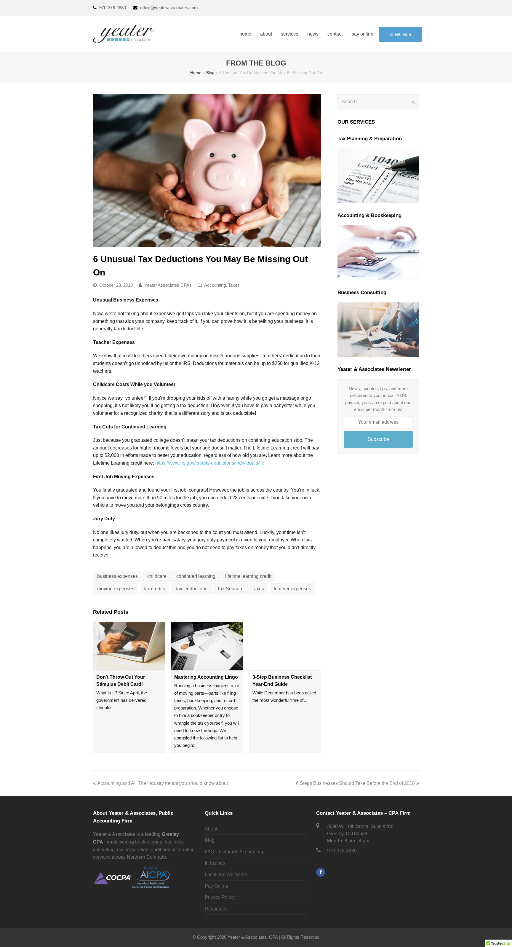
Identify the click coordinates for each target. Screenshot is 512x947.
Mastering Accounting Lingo (206, 677)
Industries (215, 862)
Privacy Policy (220, 897)
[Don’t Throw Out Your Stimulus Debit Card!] (129, 646)
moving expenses (115, 588)
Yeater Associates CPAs (168, 285)
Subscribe (378, 439)
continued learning (195, 576)
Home (195, 72)
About (211, 828)
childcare (157, 576)
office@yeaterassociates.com (169, 7)
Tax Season (229, 588)
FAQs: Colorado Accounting (234, 851)
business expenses (117, 576)
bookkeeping (148, 841)
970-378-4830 (113, 7)
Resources (216, 908)
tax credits (154, 588)
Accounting (215, 285)
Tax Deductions (191, 588)
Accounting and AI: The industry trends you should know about (162, 783)
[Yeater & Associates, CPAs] (124, 33)
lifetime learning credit (248, 576)
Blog (210, 72)
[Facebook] (320, 872)
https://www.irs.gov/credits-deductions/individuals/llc (209, 462)
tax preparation (132, 849)
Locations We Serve (226, 874)
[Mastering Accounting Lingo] (207, 646)
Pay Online (216, 886)
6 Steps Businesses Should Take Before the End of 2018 (355, 783)
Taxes (234, 285)
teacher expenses (292, 588)
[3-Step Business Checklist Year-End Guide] (285, 646)
